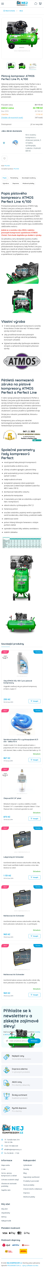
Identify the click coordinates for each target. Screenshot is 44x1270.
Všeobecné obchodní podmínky (8, 1184)
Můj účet (4, 1209)
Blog (25, 1173)
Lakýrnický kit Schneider (14, 857)
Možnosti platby (28, 183)
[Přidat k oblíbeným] (4, 158)
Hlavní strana (10, 11)
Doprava (16, 183)
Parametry (14, 178)
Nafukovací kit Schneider (14, 916)
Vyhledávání (27, 1165)
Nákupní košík (6, 1221)
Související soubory (29, 178)
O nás (3, 1169)
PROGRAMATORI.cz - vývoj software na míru (22, 1265)
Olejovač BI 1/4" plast (12, 798)
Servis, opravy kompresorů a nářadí (9, 1174)
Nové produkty (28, 1185)
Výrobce (6, 183)
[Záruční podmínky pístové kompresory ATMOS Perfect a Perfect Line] (22, 442)
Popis (5, 178)
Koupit (35, 701)
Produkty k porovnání (31, 1181)
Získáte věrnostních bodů (12, 117)
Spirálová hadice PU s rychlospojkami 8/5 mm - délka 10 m (21, 740)
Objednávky (5, 1213)
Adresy (4, 1217)
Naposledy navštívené (31, 1177)
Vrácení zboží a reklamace (32, 1189)
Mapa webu (5, 1165)
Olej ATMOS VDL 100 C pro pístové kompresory (18, 682)
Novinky (26, 1169)
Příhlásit (34, 1041)
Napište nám (5, 1190)
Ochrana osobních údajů (10, 1179)
